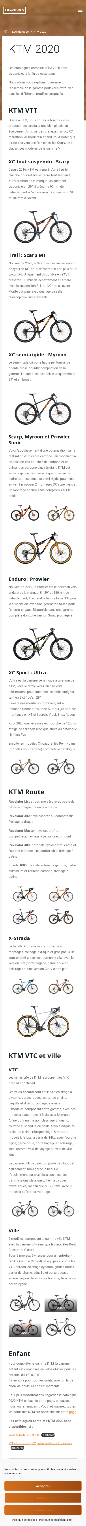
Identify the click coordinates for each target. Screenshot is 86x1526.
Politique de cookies (24, 1519)
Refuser (43, 1498)
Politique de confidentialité (55, 1519)
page (72, 1412)
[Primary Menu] (80, 10)
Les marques (20, 32)
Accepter (43, 1486)
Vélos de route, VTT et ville (24, 1434)
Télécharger (48, 1434)
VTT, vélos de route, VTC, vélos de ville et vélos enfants (40, 1443)
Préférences (43, 1510)
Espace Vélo (14, 10)
